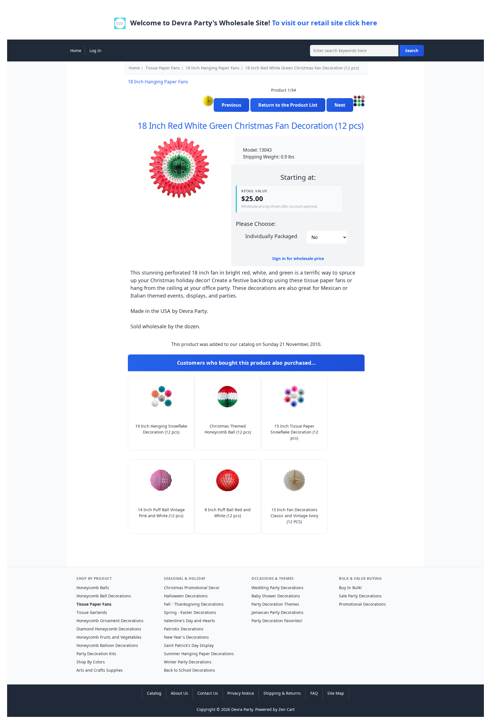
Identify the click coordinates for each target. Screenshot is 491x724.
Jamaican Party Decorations (277, 612)
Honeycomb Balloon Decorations (107, 645)
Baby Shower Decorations (275, 596)
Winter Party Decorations (187, 662)
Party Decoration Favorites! (276, 620)
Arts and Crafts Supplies (99, 670)
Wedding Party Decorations (277, 587)
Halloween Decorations (186, 596)
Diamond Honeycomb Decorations (108, 629)
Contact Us (207, 693)
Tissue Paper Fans (162, 68)
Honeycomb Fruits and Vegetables (109, 637)
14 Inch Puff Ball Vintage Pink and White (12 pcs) (161, 512)
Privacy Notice (240, 693)
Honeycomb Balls (92, 587)
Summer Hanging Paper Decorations (199, 653)
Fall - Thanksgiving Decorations (194, 604)
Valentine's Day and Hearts (189, 620)
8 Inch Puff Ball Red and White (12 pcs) (228, 512)
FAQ (314, 693)
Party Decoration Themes (275, 604)
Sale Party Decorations (360, 596)
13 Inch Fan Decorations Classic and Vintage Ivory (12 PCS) (294, 515)
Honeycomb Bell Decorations (103, 596)
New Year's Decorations (186, 637)
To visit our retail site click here (324, 22)
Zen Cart (286, 709)
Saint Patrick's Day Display (189, 645)
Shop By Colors (90, 662)
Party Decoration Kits (96, 653)
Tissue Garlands (91, 612)
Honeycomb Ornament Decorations (109, 620)
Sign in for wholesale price (298, 258)
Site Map (335, 693)
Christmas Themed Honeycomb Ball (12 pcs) (228, 429)
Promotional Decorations (362, 604)
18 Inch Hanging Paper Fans (213, 68)
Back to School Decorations (189, 670)
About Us (179, 693)
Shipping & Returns (282, 693)
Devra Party (242, 709)
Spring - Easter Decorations (190, 612)
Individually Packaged (271, 235)
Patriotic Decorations (183, 629)
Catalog (154, 693)
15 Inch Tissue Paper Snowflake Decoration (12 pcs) (294, 432)
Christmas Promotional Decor (192, 587)
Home (75, 50)
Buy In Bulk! (350, 587)
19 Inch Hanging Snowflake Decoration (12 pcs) (161, 429)
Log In (95, 50)
